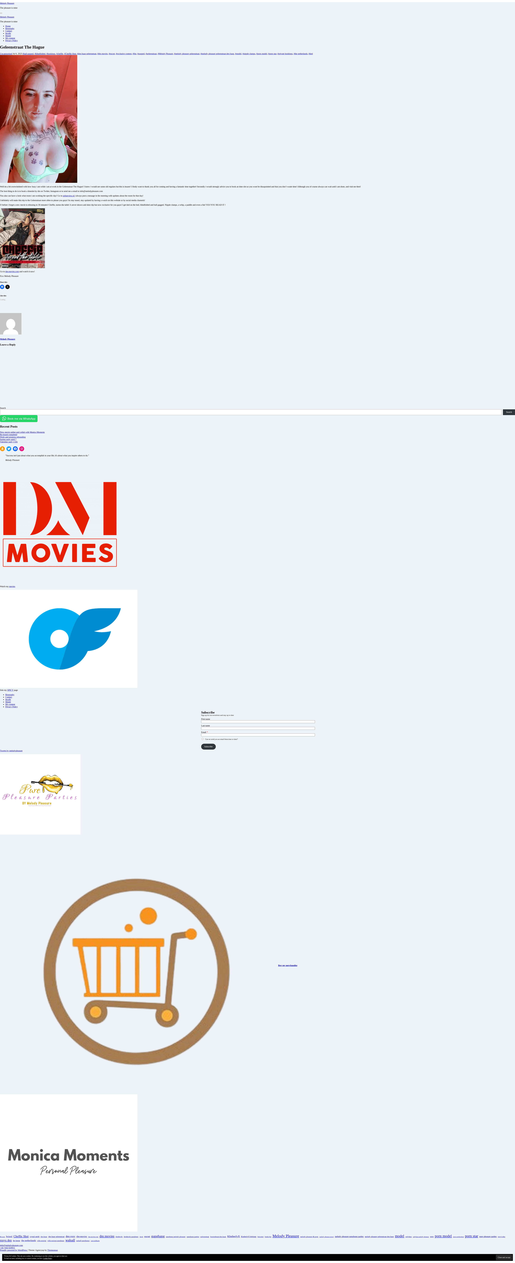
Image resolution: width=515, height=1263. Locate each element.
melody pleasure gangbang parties (349, 1236)
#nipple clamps (248, 54)
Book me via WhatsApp (21, 418)
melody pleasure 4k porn (309, 1237)
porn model (443, 1236)
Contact (8, 31)
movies (12, 586)
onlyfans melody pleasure (421, 1237)
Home (8, 26)
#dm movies (102, 54)
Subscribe (208, 746)
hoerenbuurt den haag (218, 1237)
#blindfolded (40, 54)
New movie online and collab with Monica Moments (22, 432)
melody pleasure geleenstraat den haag (379, 1237)
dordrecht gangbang (131, 1237)
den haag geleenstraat (56, 1237)
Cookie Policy (47, 1258)
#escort (112, 54)
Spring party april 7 (8, 439)
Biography (9, 28)
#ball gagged (28, 54)
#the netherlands (301, 54)
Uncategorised (6, 54)
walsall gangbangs (83, 1241)
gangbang (158, 1236)
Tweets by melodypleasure (11, 751)
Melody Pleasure (7, 3)
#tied (311, 54)
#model (238, 54)
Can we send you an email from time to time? (221, 739)
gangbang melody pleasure (175, 1237)
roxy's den (501, 1237)
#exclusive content (124, 54)
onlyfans (408, 1237)
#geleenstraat (151, 54)
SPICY (10, 690)
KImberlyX (233, 1236)
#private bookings (285, 54)
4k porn (2, 1237)
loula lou (268, 1237)
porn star (471, 1236)
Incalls (8, 33)
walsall (70, 1240)
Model (8, 36)
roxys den (6, 1240)
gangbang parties (193, 1237)
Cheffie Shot (21, 1236)
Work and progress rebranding (13, 437)
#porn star (272, 54)
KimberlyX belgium (248, 1237)
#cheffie (59, 54)
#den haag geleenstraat (86, 54)
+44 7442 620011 (7, 1248)
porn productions (458, 1237)
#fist (134, 54)
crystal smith (34, 1237)
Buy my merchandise (287, 965)
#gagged (141, 54)
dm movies (107, 1236)
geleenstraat (204, 1237)
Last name (205, 726)
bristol (9, 1236)
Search (3, 408)
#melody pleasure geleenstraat (186, 54)
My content (10, 38)
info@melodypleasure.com (11, 1245)
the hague (16, 1241)
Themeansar (52, 1250)
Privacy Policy (11, 40)
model (399, 1236)
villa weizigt (41, 1241)
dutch (141, 1237)
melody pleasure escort (326, 1237)
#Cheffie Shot (70, 54)
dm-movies (81, 1236)
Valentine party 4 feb (9, 442)
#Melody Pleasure (165, 54)
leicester (261, 1237)
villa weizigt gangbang (55, 1241)
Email (203, 732)
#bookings (50, 54)
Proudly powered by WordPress (13, 1250)
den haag (44, 1237)
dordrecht (119, 1237)
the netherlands (28, 1240)
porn (432, 1237)
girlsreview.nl (69, 196)
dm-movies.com (12, 271)
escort (147, 1236)
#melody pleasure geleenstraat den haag (217, 54)
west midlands (95, 1241)
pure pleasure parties (488, 1236)
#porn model (261, 54)
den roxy (70, 1236)
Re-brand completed (8, 434)
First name (205, 719)
